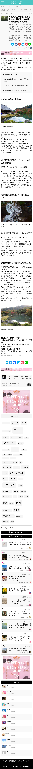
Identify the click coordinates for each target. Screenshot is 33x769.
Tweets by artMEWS (7, 528)
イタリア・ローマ (16, 437)
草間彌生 (19, 516)
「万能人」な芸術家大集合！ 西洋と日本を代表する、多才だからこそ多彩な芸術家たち (19, 378)
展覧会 (5, 503)
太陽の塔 (21, 496)
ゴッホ (15, 449)
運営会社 (6, 761)
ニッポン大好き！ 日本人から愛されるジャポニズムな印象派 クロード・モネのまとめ (20, 625)
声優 (15, 496)
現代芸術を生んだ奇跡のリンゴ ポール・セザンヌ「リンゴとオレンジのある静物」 (20, 578)
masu (24, 548)
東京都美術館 (7, 510)
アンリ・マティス (7, 431)
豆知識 (12, 521)
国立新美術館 (7, 496)
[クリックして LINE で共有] (29, 44)
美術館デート (8, 516)
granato (24, 570)
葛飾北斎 (6, 521)
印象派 (16, 491)
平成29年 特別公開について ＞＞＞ (12, 355)
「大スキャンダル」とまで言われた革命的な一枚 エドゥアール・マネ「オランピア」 (20, 638)
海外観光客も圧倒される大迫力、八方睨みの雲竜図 (16, 80)
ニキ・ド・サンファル (10, 462)
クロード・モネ (6, 449)
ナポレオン (13, 458)
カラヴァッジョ (9, 443)
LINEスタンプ (6, 422)
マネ (5, 473)
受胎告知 (23, 491)
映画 (18, 502)
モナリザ (21, 479)
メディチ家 (13, 479)
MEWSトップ (4, 6)
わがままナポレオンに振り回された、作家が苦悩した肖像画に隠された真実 (20, 613)
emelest (24, 559)
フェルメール (17, 467)
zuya (7, 733)
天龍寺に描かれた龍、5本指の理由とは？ (16, 85)
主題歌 (20, 485)
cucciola (24, 652)
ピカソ (20, 462)
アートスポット (15, 6)
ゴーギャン (23, 449)
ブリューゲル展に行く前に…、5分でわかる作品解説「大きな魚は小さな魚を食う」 (20, 601)
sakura (8, 739)
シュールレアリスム (18, 454)
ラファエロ (9, 485)
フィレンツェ (7, 467)
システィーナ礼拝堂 (7, 454)
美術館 (16, 510)
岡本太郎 (11, 503)
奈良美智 (27, 496)
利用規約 (13, 761)
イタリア (6, 437)
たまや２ (9, 685)
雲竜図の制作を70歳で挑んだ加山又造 (15, 90)
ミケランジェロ (17, 473)
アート (18, 430)
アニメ (24, 423)
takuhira (24, 48)
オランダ (26, 437)
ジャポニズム (6, 458)
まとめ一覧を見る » (11, 687)
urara (24, 629)
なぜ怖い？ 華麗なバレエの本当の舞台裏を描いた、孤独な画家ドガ (20, 544)
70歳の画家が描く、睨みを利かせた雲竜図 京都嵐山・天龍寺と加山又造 (16, 10)
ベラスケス (25, 467)
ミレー (5, 479)
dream (8, 709)
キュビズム (20, 443)
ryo (7, 715)
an (7, 751)
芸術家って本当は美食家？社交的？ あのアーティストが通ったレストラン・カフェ (14, 384)
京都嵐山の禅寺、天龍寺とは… (13, 74)
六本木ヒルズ (7, 491)
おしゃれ (14, 423)
